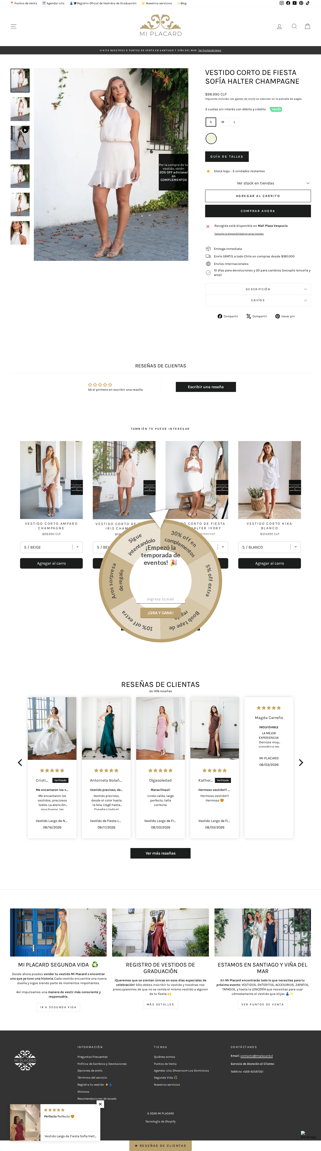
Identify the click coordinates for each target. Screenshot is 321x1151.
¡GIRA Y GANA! (160, 612)
